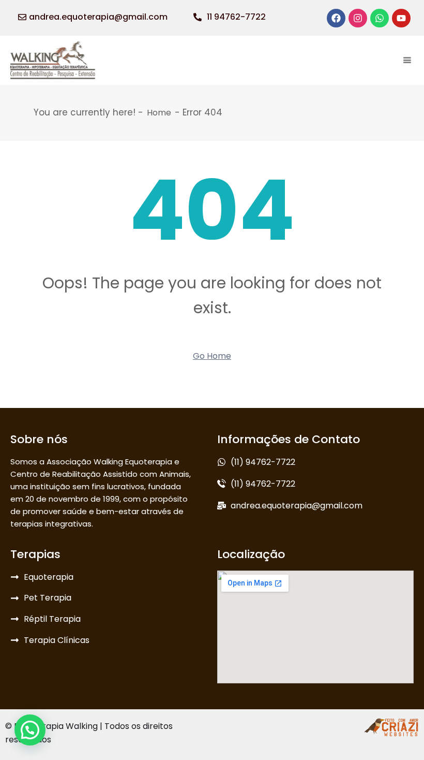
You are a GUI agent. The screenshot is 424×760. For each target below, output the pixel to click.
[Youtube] (401, 18)
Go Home (212, 356)
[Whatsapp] (379, 18)
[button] (30, 730)
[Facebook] (336, 18)
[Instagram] (358, 18)
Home (159, 113)
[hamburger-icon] (407, 60)
